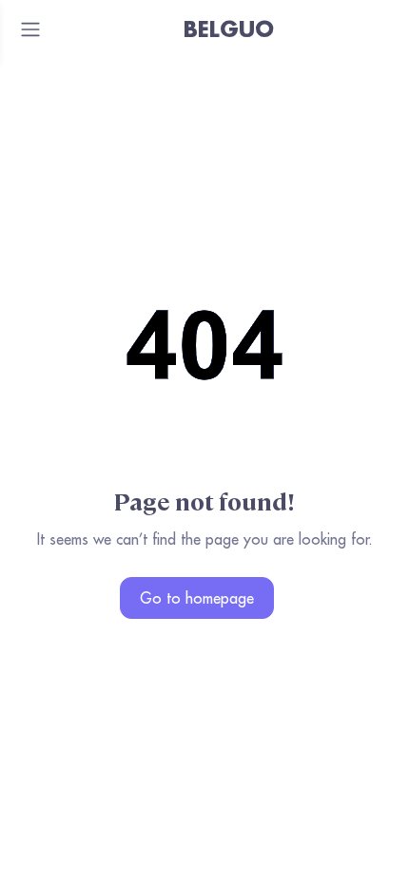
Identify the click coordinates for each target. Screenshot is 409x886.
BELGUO (229, 29)
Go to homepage (197, 597)
